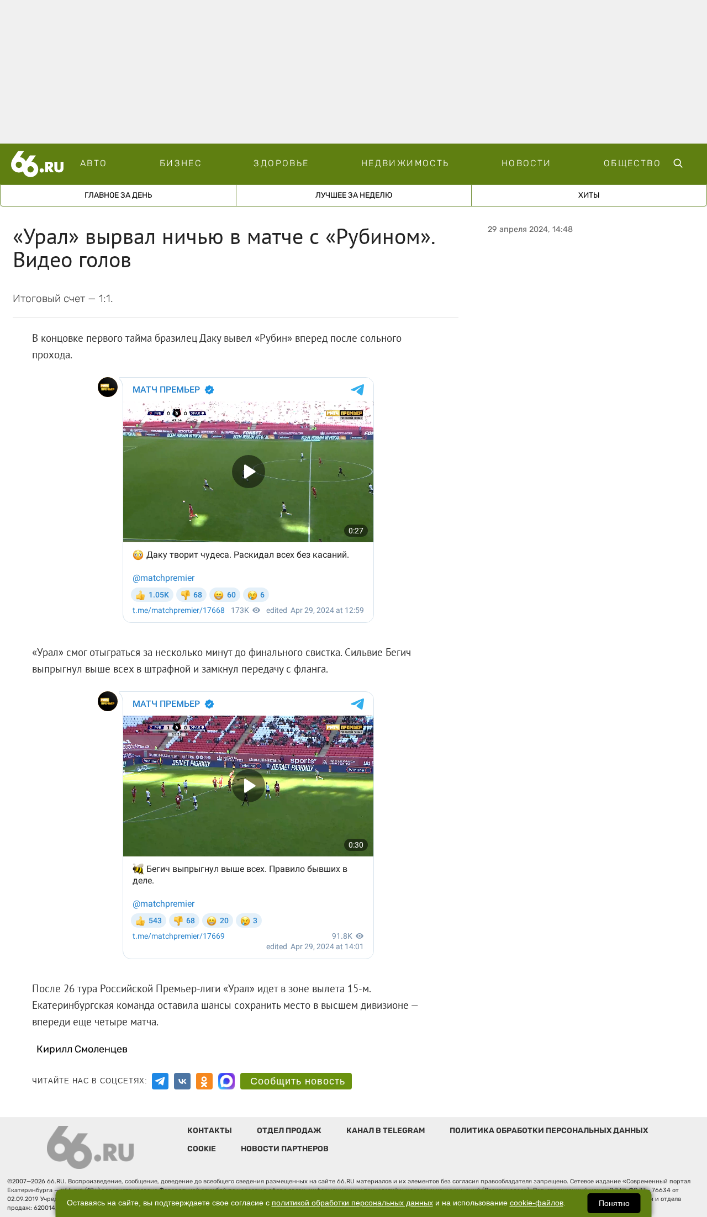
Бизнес (181, 163)
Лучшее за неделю (353, 195)
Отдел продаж (289, 1130)
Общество (632, 163)
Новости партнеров (285, 1148)
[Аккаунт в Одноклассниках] (204, 1081)
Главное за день (118, 195)
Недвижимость (405, 163)
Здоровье (281, 163)
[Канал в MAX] (226, 1081)
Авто (94, 163)
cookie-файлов (536, 1203)
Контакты (209, 1130)
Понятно (614, 1203)
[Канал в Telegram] (160, 1081)
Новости (527, 163)
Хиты (589, 195)
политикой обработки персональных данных (352, 1203)
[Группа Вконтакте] (182, 1081)
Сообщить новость (297, 1081)
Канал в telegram (385, 1130)
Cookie (201, 1148)
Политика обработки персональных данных (549, 1130)
